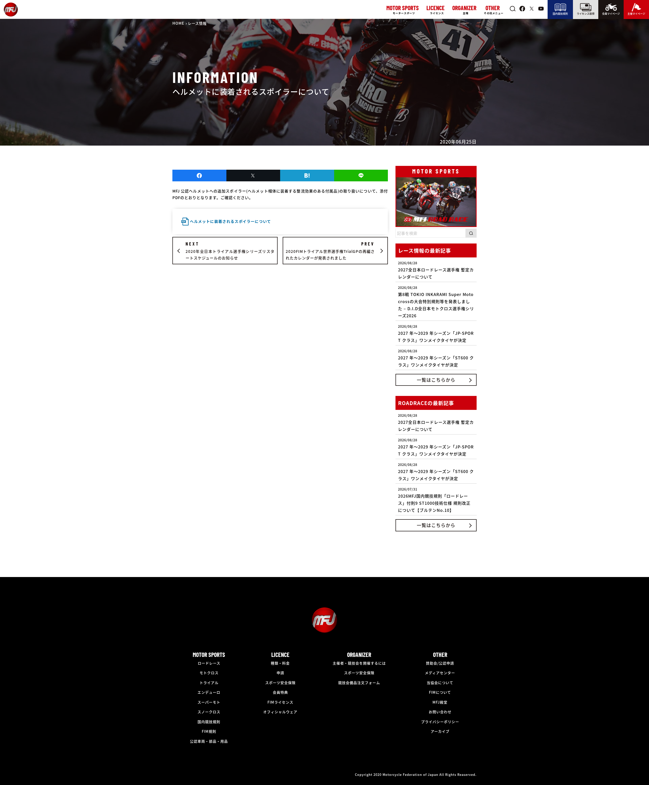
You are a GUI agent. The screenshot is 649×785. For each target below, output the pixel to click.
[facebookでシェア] (199, 175)
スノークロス (208, 711)
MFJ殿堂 (439, 702)
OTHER (440, 654)
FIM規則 (209, 731)
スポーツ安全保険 (280, 682)
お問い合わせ (440, 711)
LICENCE (280, 654)
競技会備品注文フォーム (359, 682)
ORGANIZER (359, 654)
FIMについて (440, 692)
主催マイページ (636, 13)
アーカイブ (440, 731)
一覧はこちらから (436, 379)
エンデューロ (208, 692)
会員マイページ (611, 13)
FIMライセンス (280, 702)
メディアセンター (440, 672)
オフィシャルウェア (280, 711)
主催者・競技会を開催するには (359, 663)
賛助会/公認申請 (440, 663)
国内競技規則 (560, 13)
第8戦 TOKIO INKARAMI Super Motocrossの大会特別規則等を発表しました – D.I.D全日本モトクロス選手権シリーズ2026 (436, 302)
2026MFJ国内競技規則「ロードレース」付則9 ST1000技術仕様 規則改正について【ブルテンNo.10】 (434, 500)
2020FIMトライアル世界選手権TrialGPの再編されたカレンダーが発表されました (330, 250)
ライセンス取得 (585, 13)
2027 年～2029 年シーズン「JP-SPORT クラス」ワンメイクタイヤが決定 (436, 333)
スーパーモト (208, 702)
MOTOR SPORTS (209, 654)
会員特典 (280, 692)
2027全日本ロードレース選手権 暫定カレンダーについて (436, 270)
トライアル (209, 682)
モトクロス (209, 672)
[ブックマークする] (307, 175)
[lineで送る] (361, 175)
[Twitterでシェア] (253, 175)
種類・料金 (280, 663)
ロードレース (209, 663)
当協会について (440, 682)
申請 (280, 672)
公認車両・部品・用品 (209, 741)
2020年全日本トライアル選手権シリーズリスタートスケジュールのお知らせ (230, 250)
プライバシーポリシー (440, 721)
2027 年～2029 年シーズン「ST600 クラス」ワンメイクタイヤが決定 (436, 358)
